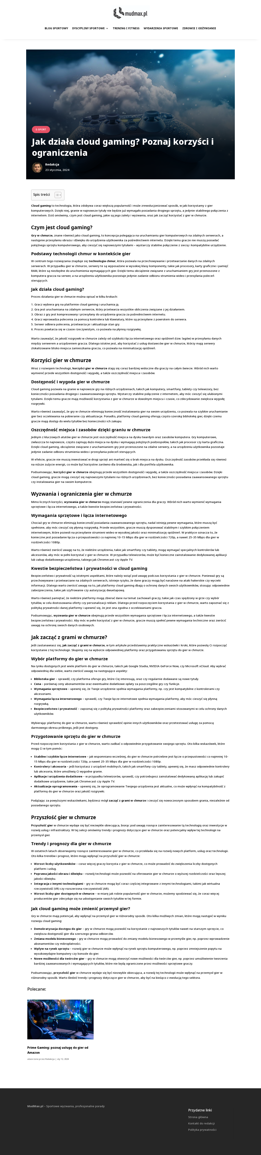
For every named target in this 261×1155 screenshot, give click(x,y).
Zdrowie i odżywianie (199, 28)
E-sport (41, 129)
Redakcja (50, 1059)
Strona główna (198, 1117)
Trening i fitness (126, 28)
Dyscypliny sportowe (88, 28)
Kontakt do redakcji (201, 1123)
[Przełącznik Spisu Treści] (56, 195)
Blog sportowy (56, 28)
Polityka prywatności (202, 1129)
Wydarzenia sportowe (161, 28)
